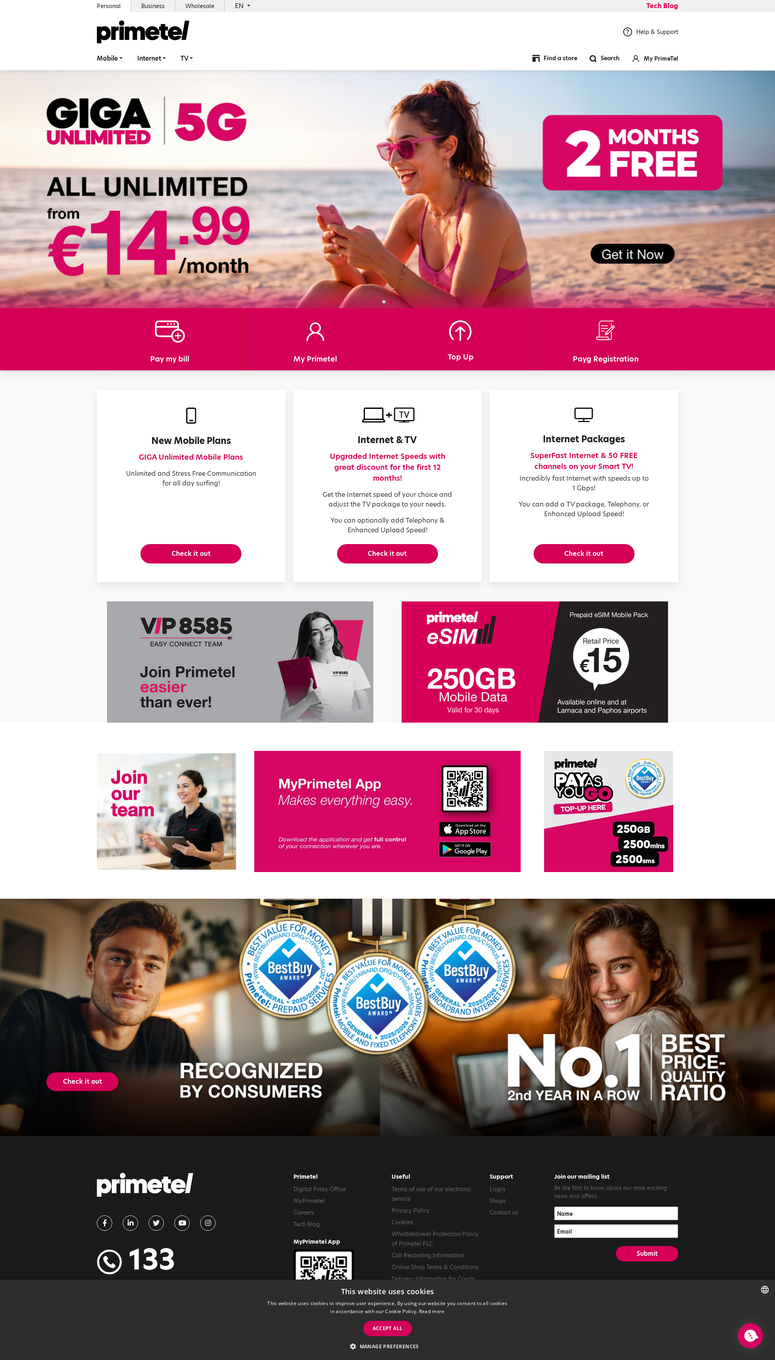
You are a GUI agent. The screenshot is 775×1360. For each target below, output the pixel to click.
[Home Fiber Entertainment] (387, 189)
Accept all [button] (388, 1328)
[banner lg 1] (387, 811)
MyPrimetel (309, 1201)
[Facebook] (104, 1223)
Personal (109, 6)
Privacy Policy (411, 1211)
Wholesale (199, 6)
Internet (149, 58)
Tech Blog (662, 6)
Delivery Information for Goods (433, 1279)
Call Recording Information (428, 1255)
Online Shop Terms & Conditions (435, 1267)
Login (497, 1189)
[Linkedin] (130, 1223)
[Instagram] (208, 1223)
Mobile (107, 58)
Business (153, 6)
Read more (432, 1311)
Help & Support (657, 32)
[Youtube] (182, 1223)
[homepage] (145, 1187)
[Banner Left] (240, 662)
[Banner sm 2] (166, 811)
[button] (384, 301)
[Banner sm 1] (608, 811)
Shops (498, 1201)
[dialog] (387, 1320)
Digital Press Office (319, 1189)
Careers (303, 1213)
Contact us (504, 1213)
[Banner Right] (535, 662)
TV (184, 58)
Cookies (402, 1222)
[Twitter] (156, 1223)
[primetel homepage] (143, 32)
